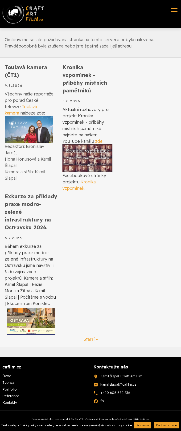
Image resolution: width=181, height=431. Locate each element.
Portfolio (9, 389)
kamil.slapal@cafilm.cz (118, 384)
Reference (10, 396)
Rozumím (142, 425)
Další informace (166, 425)
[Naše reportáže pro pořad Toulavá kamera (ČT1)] (29, 129)
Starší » (90, 339)
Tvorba (8, 382)
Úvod (7, 376)
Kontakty (9, 402)
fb (102, 401)
